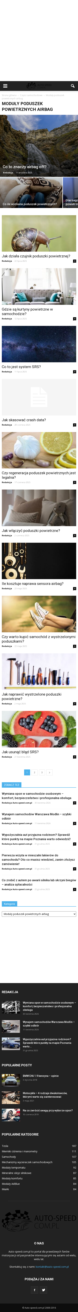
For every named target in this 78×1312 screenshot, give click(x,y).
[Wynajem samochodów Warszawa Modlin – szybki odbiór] (11, 1026)
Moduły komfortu (12, 1178)
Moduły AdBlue (11, 1183)
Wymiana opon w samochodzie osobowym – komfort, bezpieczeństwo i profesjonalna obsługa (49, 1006)
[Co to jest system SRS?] (39, 344)
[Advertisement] (39, 40)
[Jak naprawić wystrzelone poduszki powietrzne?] (39, 671)
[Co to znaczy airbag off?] (39, 146)
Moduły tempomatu (13, 1167)
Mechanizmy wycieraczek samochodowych (27, 1162)
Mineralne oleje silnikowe (16, 1173)
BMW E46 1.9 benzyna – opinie (41, 1075)
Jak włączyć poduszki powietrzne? (31, 530)
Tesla (5, 1146)
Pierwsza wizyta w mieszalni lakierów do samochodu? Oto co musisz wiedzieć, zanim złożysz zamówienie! (38, 859)
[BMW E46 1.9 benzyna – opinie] (11, 1080)
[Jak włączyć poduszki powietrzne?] (39, 508)
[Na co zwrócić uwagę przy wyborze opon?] (11, 1115)
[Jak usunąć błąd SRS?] (39, 729)
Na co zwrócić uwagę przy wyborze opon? (48, 1110)
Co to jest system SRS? (21, 367)
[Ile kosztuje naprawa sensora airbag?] (39, 561)
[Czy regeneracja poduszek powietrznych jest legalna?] (39, 450)
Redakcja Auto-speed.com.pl (17, 802)
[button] (73, 86)
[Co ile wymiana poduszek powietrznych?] (31, 200)
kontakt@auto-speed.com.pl (52, 1266)
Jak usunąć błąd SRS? (20, 752)
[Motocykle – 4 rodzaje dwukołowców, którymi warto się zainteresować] (11, 1097)
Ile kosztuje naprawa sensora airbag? (32, 583)
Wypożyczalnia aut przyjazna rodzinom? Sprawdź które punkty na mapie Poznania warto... (47, 1043)
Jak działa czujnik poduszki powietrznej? (36, 256)
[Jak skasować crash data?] (39, 397)
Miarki (5, 1189)
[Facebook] (34, 1290)
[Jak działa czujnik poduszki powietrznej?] (39, 233)
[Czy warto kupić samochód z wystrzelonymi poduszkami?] (39, 614)
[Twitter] (43, 1290)
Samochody (9, 1156)
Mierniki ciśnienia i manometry (19, 1151)
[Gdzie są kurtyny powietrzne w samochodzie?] (39, 286)
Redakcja (8, 172)
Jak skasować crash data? (24, 420)
